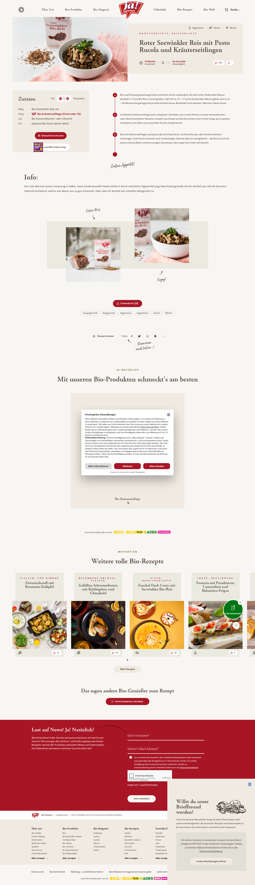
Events (96, 850)
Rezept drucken (106, 336)
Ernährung (98, 833)
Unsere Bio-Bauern (39, 853)
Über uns (37, 828)
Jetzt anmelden (141, 798)
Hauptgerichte (90, 313)
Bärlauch (128, 836)
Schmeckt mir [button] (131, 303)
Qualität (35, 847)
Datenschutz (37, 872)
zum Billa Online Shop (55, 147)
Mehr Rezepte (127, 669)
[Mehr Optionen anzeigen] (164, 336)
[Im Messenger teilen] (156, 336)
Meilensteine (37, 840)
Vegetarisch (126, 313)
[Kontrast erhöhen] (21, 10)
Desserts (128, 847)
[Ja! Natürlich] (131, 11)
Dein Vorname (138, 736)
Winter (168, 313)
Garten (96, 836)
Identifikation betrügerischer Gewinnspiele (130, 872)
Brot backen (130, 843)
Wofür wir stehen (39, 843)
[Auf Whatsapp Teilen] (148, 336)
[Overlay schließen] (250, 784)
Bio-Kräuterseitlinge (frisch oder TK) (59, 114)
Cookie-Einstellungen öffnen (211, 861)
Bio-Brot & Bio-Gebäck (72, 836)
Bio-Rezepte (132, 828)
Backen (128, 833)
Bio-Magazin (101, 828)
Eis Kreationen (131, 850)
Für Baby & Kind (69, 840)
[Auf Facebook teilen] (132, 336)
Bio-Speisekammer (70, 850)
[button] (48, 10)
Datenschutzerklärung (211, 851)
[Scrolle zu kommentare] (230, 62)
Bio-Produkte (70, 828)
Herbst (156, 313)
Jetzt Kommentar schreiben (129, 701)
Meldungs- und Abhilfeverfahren (87, 872)
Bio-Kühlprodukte (70, 853)
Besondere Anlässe (132, 840)
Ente (126, 853)
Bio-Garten (67, 843)
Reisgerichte (109, 313)
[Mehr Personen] (67, 98)
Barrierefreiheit (57, 872)
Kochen (97, 840)
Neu (64, 833)
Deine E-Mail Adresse (143, 749)
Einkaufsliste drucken (52, 135)
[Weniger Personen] (60, 98)
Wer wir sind (37, 850)
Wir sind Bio (36, 833)
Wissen (97, 843)
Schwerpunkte (99, 847)
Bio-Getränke (68, 847)
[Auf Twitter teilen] (140, 336)
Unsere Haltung (38, 836)
